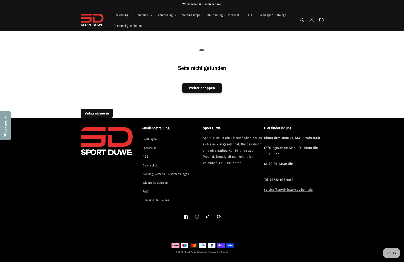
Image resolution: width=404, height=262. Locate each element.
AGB (145, 156)
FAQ (145, 191)
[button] (122, 15)
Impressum (150, 148)
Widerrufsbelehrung (155, 183)
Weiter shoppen (202, 87)
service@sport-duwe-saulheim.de (288, 189)
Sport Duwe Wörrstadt (196, 252)
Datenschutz (150, 165)
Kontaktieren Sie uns (156, 200)
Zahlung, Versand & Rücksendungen (166, 174)
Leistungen (150, 139)
